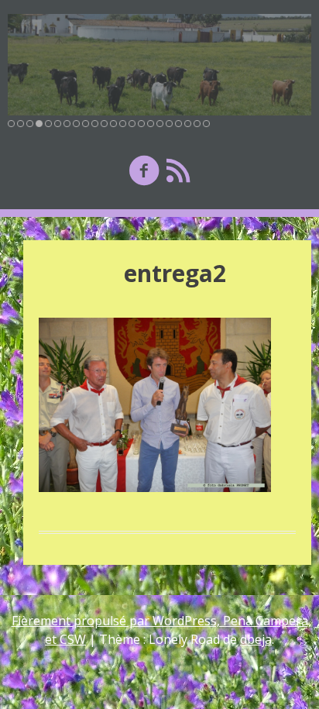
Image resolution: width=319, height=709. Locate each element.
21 (197, 123)
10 (94, 123)
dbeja (256, 639)
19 (178, 123)
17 (159, 123)
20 (187, 123)
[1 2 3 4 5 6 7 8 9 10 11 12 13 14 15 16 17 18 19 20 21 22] (159, 64)
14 (132, 123)
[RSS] (178, 170)
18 (169, 123)
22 (206, 123)
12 (113, 123)
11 (104, 123)
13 (122, 123)
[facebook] (144, 170)
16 (150, 123)
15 (141, 123)
